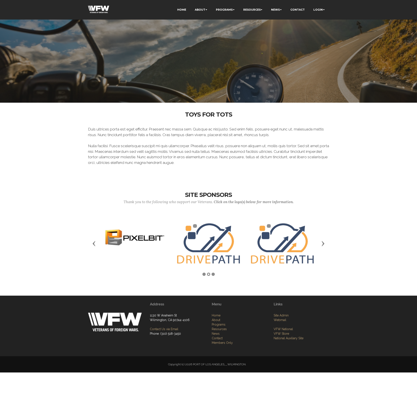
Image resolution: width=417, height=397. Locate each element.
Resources (219, 329)
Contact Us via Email (164, 329)
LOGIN (318, 9)
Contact (217, 338)
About (216, 320)
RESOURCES (252, 9)
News (216, 333)
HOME (181, 9)
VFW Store (281, 333)
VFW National (283, 329)
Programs (218, 324)
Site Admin (281, 315)
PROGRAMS (224, 9)
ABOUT (200, 9)
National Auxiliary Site (288, 338)
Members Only (222, 342)
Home (216, 315)
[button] (94, 243)
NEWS (275, 9)
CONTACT (297, 9)
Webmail (280, 320)
